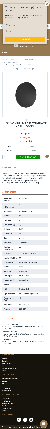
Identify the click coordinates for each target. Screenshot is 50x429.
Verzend (25, 39)
